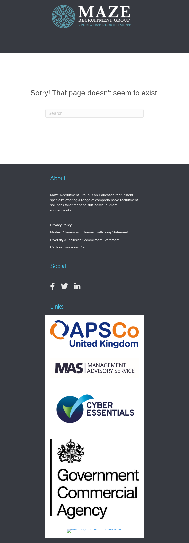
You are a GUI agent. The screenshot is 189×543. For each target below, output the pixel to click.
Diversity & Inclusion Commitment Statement (84, 240)
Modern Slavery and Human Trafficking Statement (89, 232)
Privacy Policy (61, 225)
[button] (94, 44)
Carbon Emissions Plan (68, 247)
